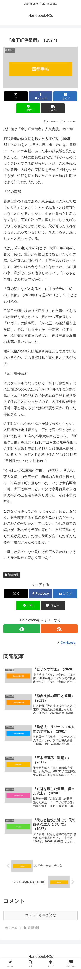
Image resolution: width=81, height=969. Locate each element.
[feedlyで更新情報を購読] (21, 628)
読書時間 (13, 574)
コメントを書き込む (40, 915)
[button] (53, 108)
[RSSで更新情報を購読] (59, 628)
